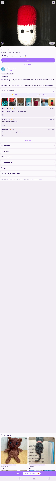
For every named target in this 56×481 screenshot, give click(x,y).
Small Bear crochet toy (9, 465)
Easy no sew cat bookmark (38, 465)
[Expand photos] (2, 43)
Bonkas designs (4, 466)
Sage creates (12, 68)
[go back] (2, 2)
